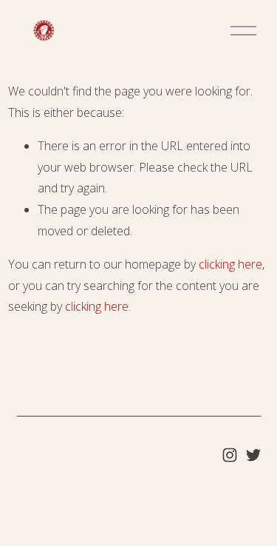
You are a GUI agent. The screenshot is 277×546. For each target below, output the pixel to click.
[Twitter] (253, 455)
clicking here (230, 264)
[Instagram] (229, 455)
